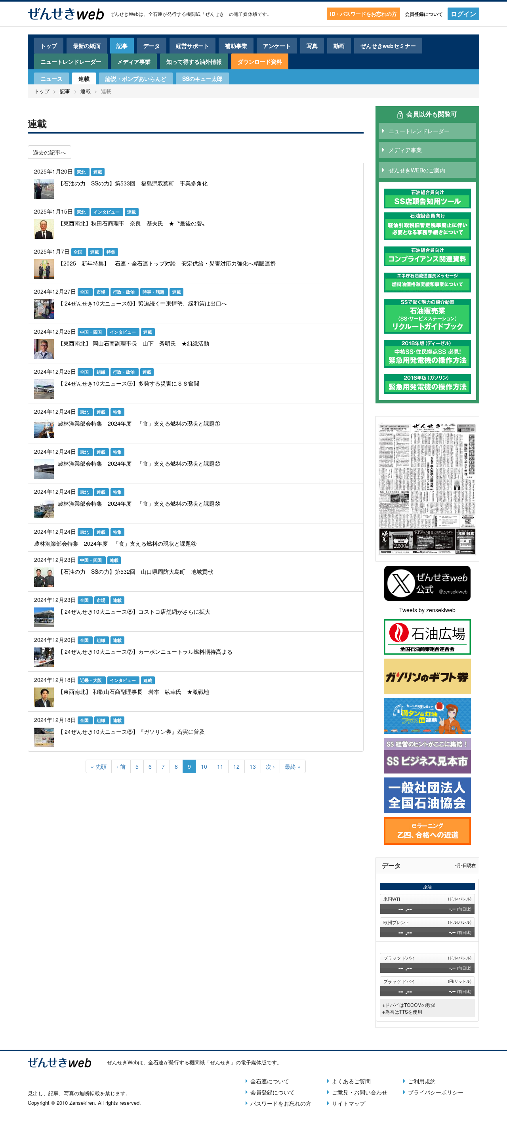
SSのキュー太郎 (202, 78)
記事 (122, 46)
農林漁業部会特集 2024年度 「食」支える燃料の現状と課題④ (115, 543)
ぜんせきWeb (124, 13)
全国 (79, 252)
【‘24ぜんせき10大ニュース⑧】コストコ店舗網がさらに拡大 (134, 611)
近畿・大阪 (91, 680)
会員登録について (424, 13)
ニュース (51, 78)
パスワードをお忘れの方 (280, 1103)
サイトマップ (348, 1103)
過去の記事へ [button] (49, 152)
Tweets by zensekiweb (427, 610)
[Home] (66, 14)
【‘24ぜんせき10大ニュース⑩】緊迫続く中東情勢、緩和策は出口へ (142, 303)
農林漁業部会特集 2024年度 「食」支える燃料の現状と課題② (139, 463)
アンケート (277, 46)
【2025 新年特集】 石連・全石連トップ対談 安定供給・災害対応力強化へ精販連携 (167, 263)
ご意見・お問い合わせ (359, 1092)
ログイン (463, 13)
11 (223, 766)
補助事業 (236, 46)
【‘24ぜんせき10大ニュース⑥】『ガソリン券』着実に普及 (131, 731)
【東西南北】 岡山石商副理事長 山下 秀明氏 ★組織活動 (133, 343)
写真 (312, 46)
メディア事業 (134, 61)
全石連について (269, 1081)
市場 (102, 292)
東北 (82, 172)
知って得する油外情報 (194, 61)
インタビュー (107, 212)
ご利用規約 (422, 1081)
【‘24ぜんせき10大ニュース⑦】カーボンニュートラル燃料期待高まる (145, 651)
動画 (339, 46)
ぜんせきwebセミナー (388, 46)
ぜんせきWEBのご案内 (417, 170)
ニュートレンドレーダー (70, 61)
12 (239, 766)
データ (151, 46)
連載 (84, 78)
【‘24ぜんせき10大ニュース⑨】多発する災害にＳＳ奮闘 (128, 383)
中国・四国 (91, 332)
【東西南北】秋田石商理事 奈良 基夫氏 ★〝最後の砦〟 (133, 223)
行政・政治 (124, 292)
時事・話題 (154, 292)
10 (206, 766)
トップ (48, 46)
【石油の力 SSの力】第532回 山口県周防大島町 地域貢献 (135, 571)
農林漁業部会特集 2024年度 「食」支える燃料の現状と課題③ (139, 503)
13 (255, 766)
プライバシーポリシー (435, 1092)
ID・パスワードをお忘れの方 (363, 13)
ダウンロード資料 (260, 61)
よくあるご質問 (351, 1081)
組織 (102, 372)
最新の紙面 (87, 46)
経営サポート (192, 46)
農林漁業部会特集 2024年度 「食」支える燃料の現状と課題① (139, 423)
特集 (111, 252)
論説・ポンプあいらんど (135, 78)
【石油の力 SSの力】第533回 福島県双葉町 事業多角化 (133, 183)
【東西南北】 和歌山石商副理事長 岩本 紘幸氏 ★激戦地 (133, 691)
